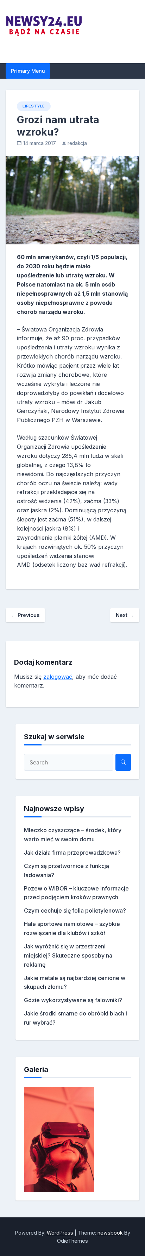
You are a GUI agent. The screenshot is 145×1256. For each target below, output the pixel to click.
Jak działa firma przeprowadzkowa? (72, 852)
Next (125, 615)
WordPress (60, 1233)
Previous (25, 615)
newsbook (110, 1233)
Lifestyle (34, 106)
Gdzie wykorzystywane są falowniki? (73, 1000)
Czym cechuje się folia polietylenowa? (75, 910)
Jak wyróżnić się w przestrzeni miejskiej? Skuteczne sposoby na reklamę (68, 955)
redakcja (77, 143)
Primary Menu (28, 71)
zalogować (57, 676)
